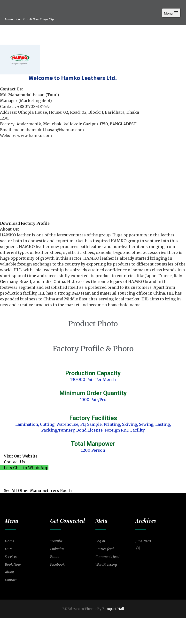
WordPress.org (106, 564)
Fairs (8, 549)
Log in (100, 541)
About (9, 572)
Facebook (57, 564)
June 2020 (143, 541)
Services (11, 556)
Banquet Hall (113, 609)
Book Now (13, 564)
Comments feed (107, 556)
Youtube (56, 541)
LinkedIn (57, 549)
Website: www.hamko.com (26, 135)
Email (54, 556)
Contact (11, 580)
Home (9, 541)
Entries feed (104, 549)
